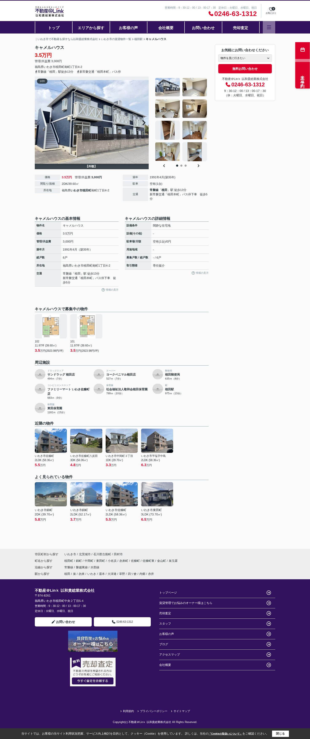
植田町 (59, 66)
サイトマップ (182, 711)
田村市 (118, 554)
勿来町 (124, 560)
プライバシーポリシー (153, 711)
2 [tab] (181, 166)
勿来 (82, 573)
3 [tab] (186, 166)
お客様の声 (128, 28)
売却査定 (240, 28)
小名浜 (112, 560)
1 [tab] (177, 166)
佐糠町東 (149, 560)
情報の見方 (112, 289)
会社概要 (166, 28)
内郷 (142, 573)
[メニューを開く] (269, 27)
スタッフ (165, 623)
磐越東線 (82, 567)
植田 (164, 190)
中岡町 (89, 560)
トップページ (168, 592)
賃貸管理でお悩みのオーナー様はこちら (185, 603)
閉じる (280, 733)
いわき (91, 573)
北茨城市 (85, 554)
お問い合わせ (203, 28)
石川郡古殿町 (102, 554)
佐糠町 (136, 560)
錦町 (79, 560)
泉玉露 (173, 560)
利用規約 (128, 711)
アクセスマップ (169, 654)
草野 (122, 573)
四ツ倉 (132, 573)
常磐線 (154, 190)
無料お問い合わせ (245, 68)
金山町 (162, 560)
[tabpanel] (181, 119)
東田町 (101, 560)
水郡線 (94, 567)
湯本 (102, 573)
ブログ (163, 644)
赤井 (151, 573)
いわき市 (49, 66)
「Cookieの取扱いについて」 (225, 733)
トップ (53, 28)
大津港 (112, 573)
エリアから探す (91, 28)
